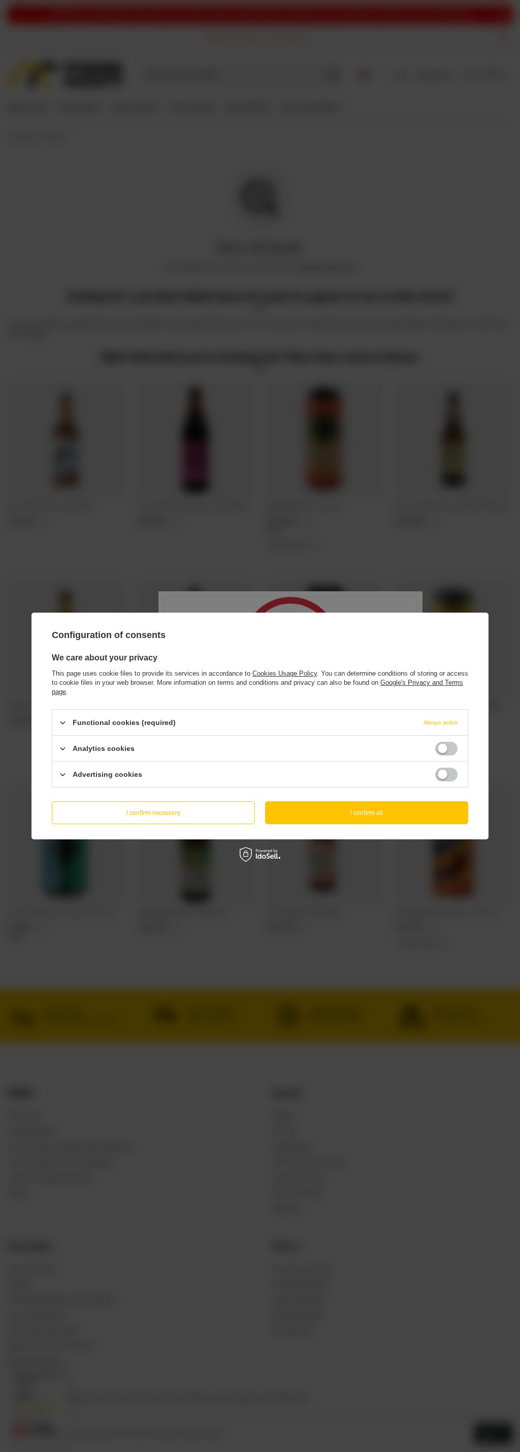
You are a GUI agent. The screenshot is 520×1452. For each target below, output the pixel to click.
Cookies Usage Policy (284, 673)
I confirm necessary (153, 812)
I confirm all (366, 812)
